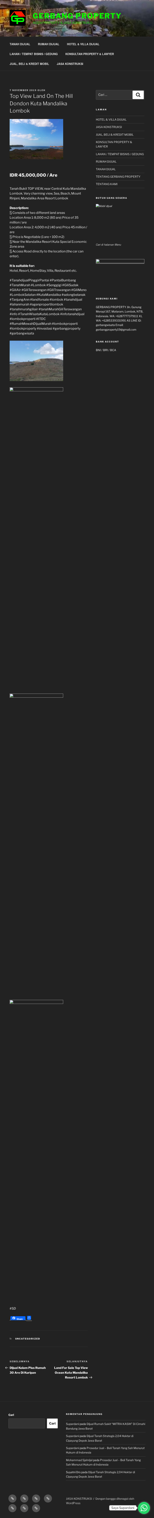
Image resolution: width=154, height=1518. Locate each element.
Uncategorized (27, 1338)
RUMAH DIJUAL (48, 44)
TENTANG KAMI (107, 184)
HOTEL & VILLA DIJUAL (83, 44)
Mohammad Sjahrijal (79, 1460)
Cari (11, 1415)
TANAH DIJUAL (20, 44)
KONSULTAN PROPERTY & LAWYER (89, 54)
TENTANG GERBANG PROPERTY (118, 176)
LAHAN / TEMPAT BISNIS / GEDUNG (34, 54)
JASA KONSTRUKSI (70, 64)
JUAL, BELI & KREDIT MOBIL (29, 64)
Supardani (72, 1424)
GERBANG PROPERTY (77, 15)
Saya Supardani (122, 1508)
